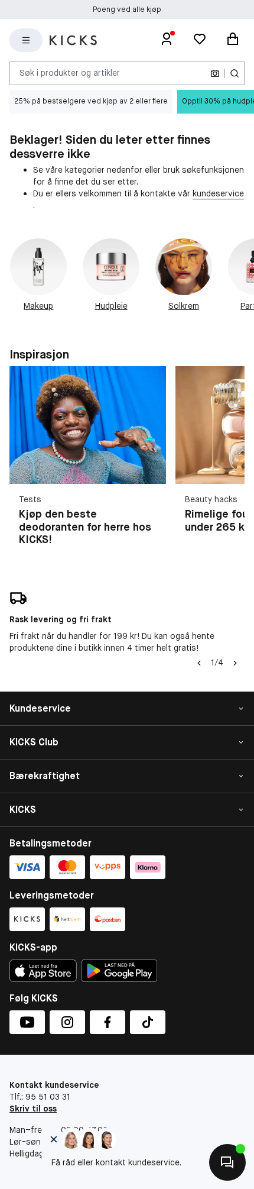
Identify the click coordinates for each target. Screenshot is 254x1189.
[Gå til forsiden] (73, 40)
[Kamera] (215, 73)
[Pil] (235, 663)
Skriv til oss (33, 1108)
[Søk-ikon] (234, 73)
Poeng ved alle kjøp (127, 9)
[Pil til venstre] (199, 663)
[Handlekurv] (233, 40)
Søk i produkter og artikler (69, 72)
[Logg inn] (166, 40)
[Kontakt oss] (227, 1162)
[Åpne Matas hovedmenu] (26, 40)
